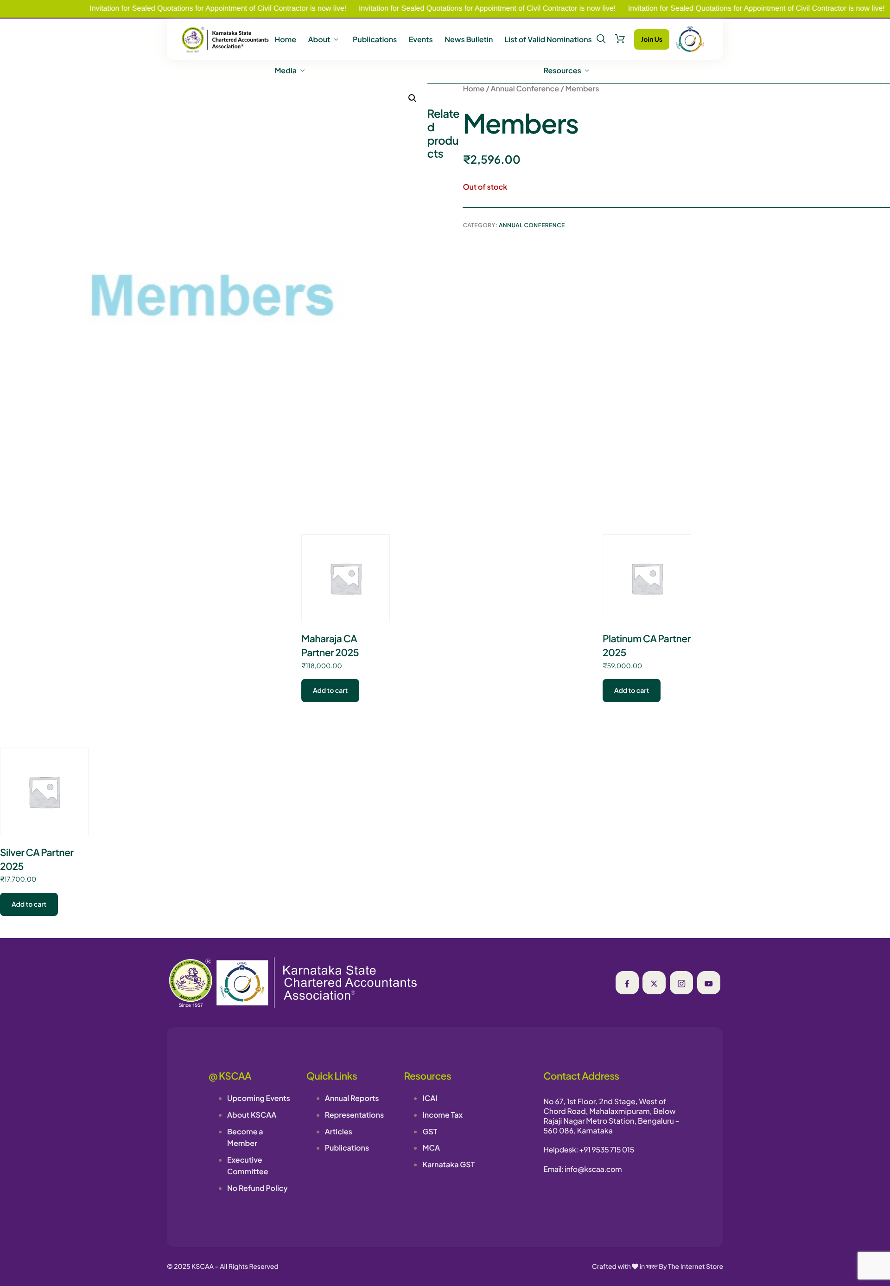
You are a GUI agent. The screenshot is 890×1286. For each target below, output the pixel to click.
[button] (412, 98)
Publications (375, 39)
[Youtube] (708, 982)
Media (285, 70)
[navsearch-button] (601, 39)
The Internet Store (695, 1266)
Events (421, 39)
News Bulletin (469, 39)
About (319, 39)
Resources (562, 70)
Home (285, 39)
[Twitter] (654, 982)
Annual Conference (524, 88)
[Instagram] (681, 982)
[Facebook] (627, 982)
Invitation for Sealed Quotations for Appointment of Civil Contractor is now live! (187, 9)
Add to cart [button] (330, 690)
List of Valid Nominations (548, 39)
